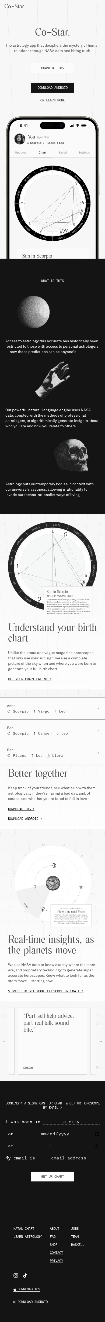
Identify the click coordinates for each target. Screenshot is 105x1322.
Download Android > (25, 819)
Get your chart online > (29, 679)
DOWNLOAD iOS (52, 68)
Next (97, 1041)
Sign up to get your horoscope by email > (45, 991)
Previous (6, 1041)
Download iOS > (21, 809)
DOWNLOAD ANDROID (52, 88)
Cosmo (28, 1067)
